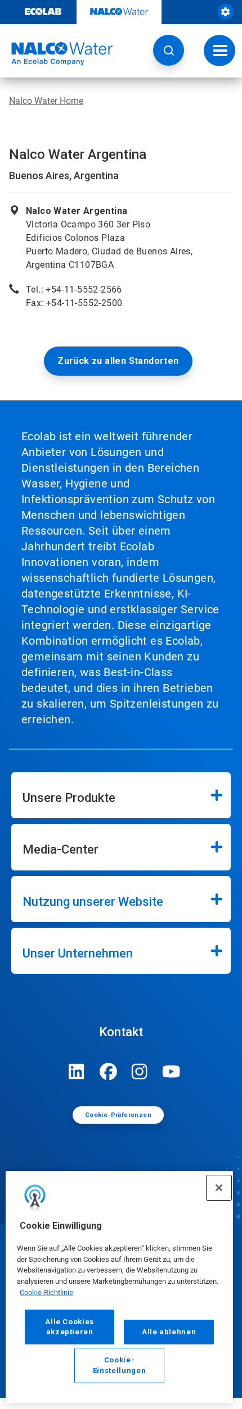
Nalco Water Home (46, 100)
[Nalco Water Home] (56, 54)
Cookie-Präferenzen (118, 1115)
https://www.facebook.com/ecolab (108, 1071)
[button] (168, 50)
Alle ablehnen (169, 1332)
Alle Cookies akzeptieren (69, 1326)
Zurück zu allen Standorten (117, 360)
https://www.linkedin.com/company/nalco (76, 1071)
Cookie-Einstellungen (119, 1365)
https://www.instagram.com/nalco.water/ (139, 1071)
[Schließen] (219, 1187)
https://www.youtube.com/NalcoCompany (171, 1071)
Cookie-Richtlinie (46, 1292)
